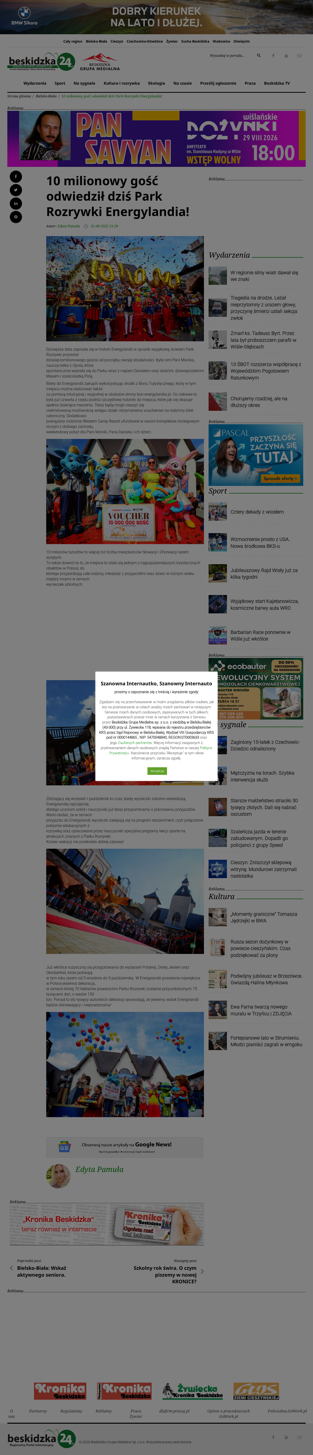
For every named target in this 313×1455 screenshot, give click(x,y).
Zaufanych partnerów (135, 743)
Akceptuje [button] (157, 771)
